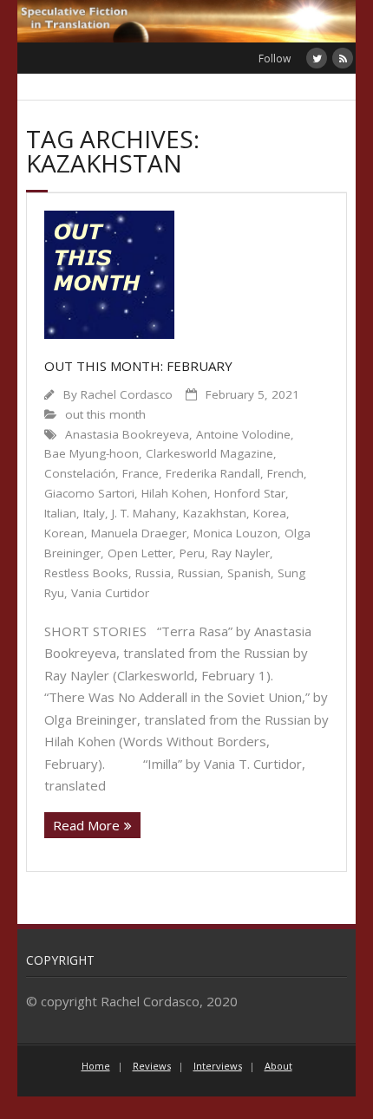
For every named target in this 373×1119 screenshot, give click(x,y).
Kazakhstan (214, 513)
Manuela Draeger (138, 533)
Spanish (249, 573)
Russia (153, 573)
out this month (105, 414)
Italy (94, 513)
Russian (199, 573)
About (278, 1065)
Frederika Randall (213, 473)
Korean (64, 533)
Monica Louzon (235, 533)
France (140, 473)
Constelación (79, 473)
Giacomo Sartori (89, 493)
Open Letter (140, 553)
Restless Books (86, 573)
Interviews (217, 1065)
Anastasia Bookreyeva (127, 434)
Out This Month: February (138, 365)
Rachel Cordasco (127, 394)
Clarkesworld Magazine (209, 453)
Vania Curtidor (110, 593)
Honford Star (249, 493)
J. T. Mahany (144, 513)
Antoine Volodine (243, 434)
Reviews (152, 1065)
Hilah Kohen (174, 493)
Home (96, 1065)
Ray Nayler (241, 553)
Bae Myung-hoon (91, 453)
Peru (192, 553)
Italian (60, 513)
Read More (86, 825)
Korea (269, 513)
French (285, 473)
